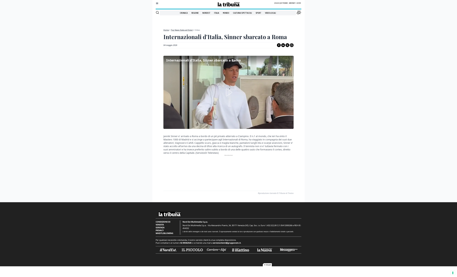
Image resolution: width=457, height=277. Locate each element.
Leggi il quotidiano (281, 3)
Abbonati (292, 3)
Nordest (206, 13)
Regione (195, 13)
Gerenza (160, 227)
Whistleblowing (164, 233)
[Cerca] (157, 12)
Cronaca (184, 13)
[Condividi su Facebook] (279, 45)
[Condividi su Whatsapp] (292, 45)
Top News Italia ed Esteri (182, 30)
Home (166, 30)
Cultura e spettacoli (242, 13)
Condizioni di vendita (163, 223)
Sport (258, 13)
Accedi (299, 3)
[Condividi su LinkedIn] (283, 45)
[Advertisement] (228, 20)
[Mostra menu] (157, 3)
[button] (228, 92)
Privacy (160, 230)
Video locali (270, 13)
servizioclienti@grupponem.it (227, 243)
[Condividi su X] (287, 45)
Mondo (226, 13)
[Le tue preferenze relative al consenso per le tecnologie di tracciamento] (453, 273)
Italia (216, 13)
